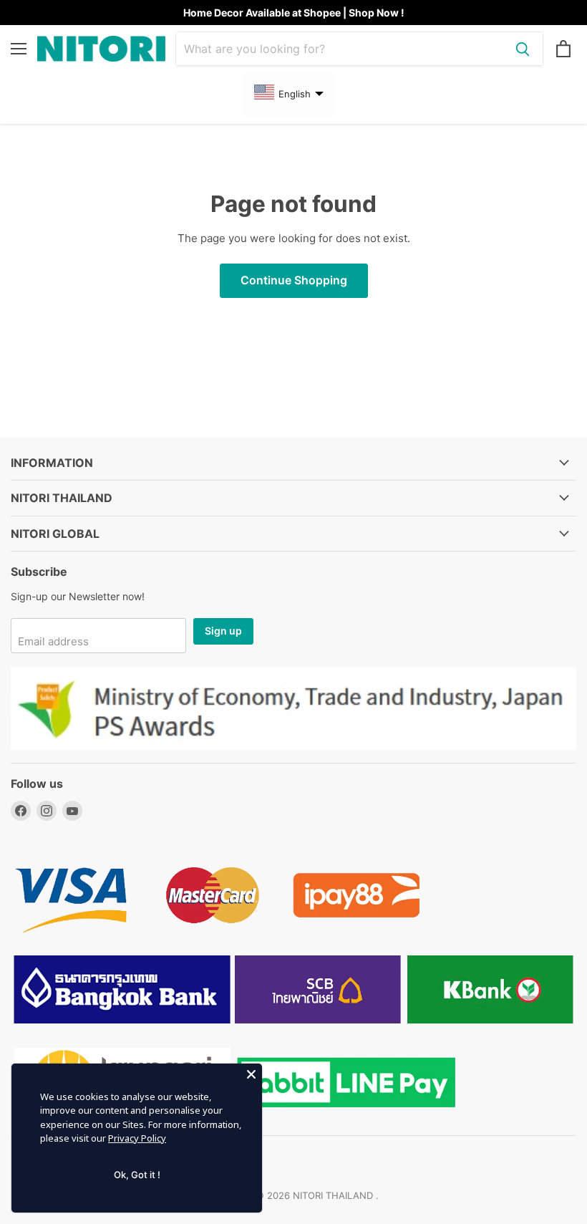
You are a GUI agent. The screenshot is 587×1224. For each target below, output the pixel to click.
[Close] (251, 1074)
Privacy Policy (137, 1138)
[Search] (522, 48)
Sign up (223, 631)
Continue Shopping (294, 280)
